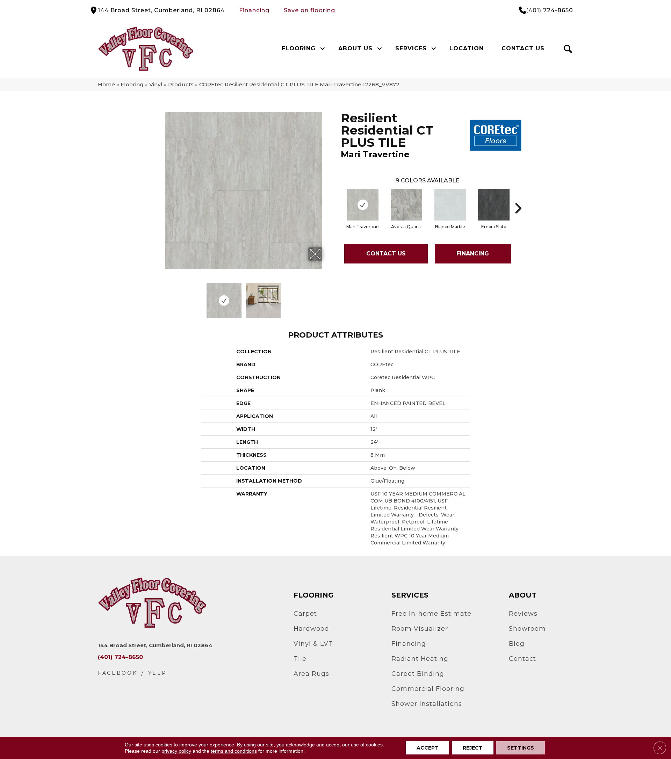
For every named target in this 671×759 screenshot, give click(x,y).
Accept (427, 748)
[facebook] (118, 673)
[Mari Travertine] (362, 204)
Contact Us (523, 48)
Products (181, 84)
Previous (160, 297)
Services (411, 48)
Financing (254, 10)
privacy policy (176, 751)
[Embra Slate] (493, 204)
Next (326, 297)
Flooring (299, 48)
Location (466, 48)
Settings (520, 748)
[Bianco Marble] (450, 204)
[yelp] (157, 673)
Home (106, 84)
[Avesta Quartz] (406, 204)
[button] (322, 49)
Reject (473, 748)
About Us (355, 48)
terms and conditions (234, 751)
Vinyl (156, 84)
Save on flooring (309, 10)
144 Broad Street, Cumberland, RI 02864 (161, 10)
